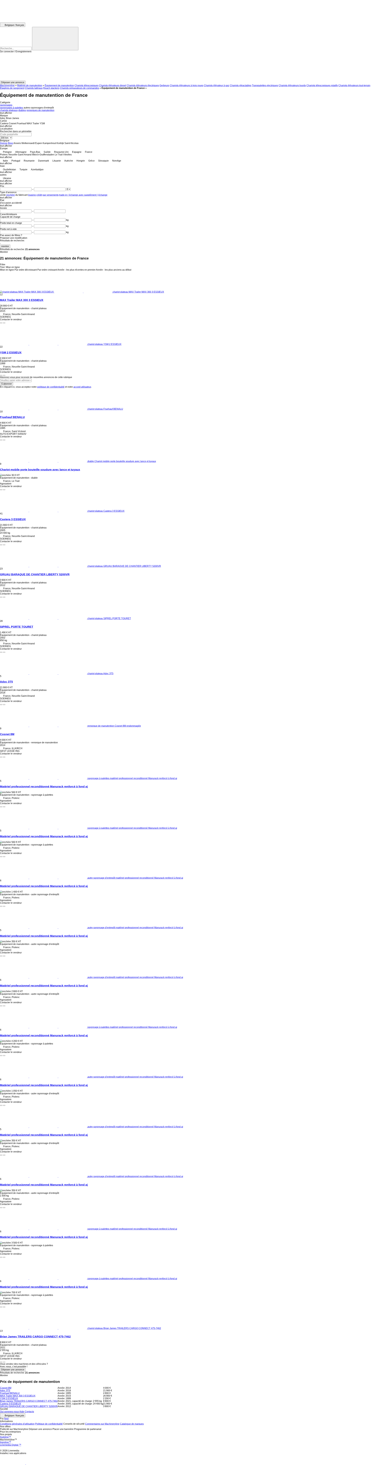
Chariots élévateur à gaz (216, 85)
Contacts (29, 1411)
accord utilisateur (82, 387)
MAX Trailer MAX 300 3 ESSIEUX (21, 300)
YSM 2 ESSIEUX (11, 352)
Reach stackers (51, 88)
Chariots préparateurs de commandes (79, 88)
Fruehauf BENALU (12, 417)
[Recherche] (55, 38)
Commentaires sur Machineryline (102, 1424)
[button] (187, 67)
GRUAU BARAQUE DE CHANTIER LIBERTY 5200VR (35, 574)
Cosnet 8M (7, 734)
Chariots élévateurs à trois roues (186, 85)
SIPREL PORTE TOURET (16, 626)
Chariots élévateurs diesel (112, 85)
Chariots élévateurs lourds (292, 85)
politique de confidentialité (50, 387)
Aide (21, 1411)
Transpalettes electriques (265, 85)
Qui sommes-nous (9, 1411)
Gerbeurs (164, 85)
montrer (5, 246)
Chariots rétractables (240, 85)
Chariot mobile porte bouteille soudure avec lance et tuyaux (40, 469)
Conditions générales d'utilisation (17, 1424)
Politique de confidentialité (49, 1424)
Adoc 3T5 (6, 681)
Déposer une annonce (12, 1369)
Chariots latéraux (34, 88)
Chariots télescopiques (86, 85)
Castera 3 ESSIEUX (13, 519)
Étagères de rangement (12, 88)
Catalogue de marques (132, 1424)
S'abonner (6, 384)
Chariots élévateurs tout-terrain (354, 85)
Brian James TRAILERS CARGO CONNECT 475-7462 (35, 1336)
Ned (6, 1418)
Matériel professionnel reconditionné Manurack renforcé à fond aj (44, 786)
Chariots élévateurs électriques (143, 85)
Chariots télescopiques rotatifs (322, 85)
